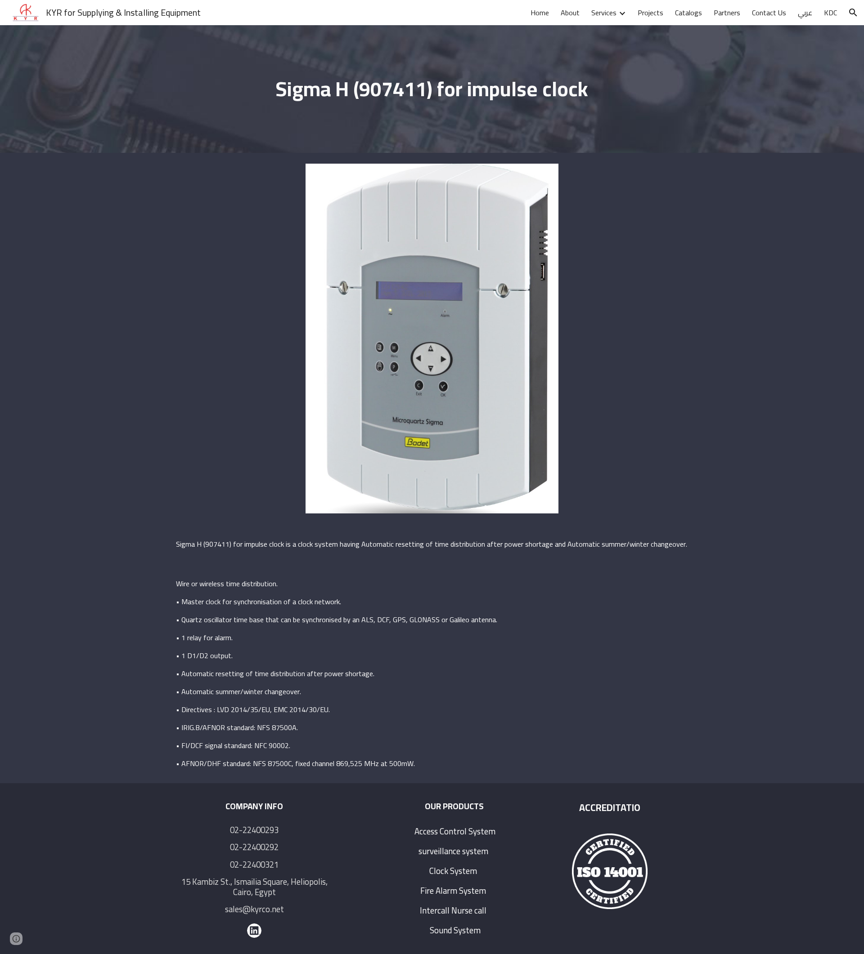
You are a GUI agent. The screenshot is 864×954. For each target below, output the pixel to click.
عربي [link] (805, 12)
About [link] (570, 12)
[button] (853, 12)
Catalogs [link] (688, 12)
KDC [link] (830, 12)
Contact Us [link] (769, 12)
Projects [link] (650, 12)
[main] (432, 89)
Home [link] (540, 12)
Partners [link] (727, 12)
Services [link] (603, 12)
